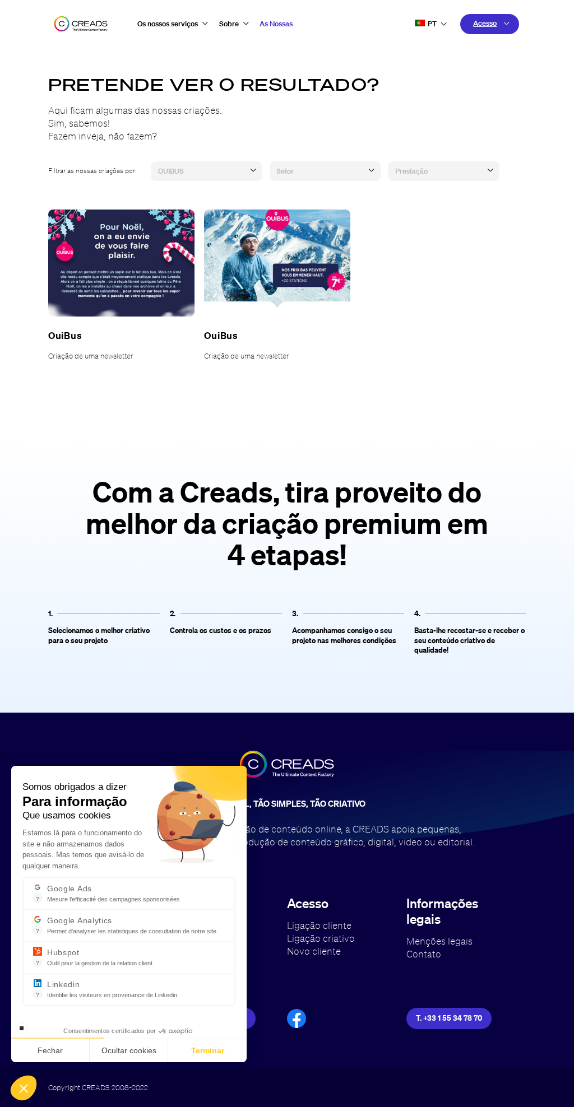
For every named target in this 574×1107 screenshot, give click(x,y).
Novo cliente (314, 951)
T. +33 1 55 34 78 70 (449, 1018)
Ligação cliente (319, 925)
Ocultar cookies (128, 1050)
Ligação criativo (321, 938)
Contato (423, 954)
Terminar (207, 1050)
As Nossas (276, 24)
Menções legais (439, 941)
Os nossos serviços (167, 24)
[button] (23, 1088)
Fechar (50, 1050)
